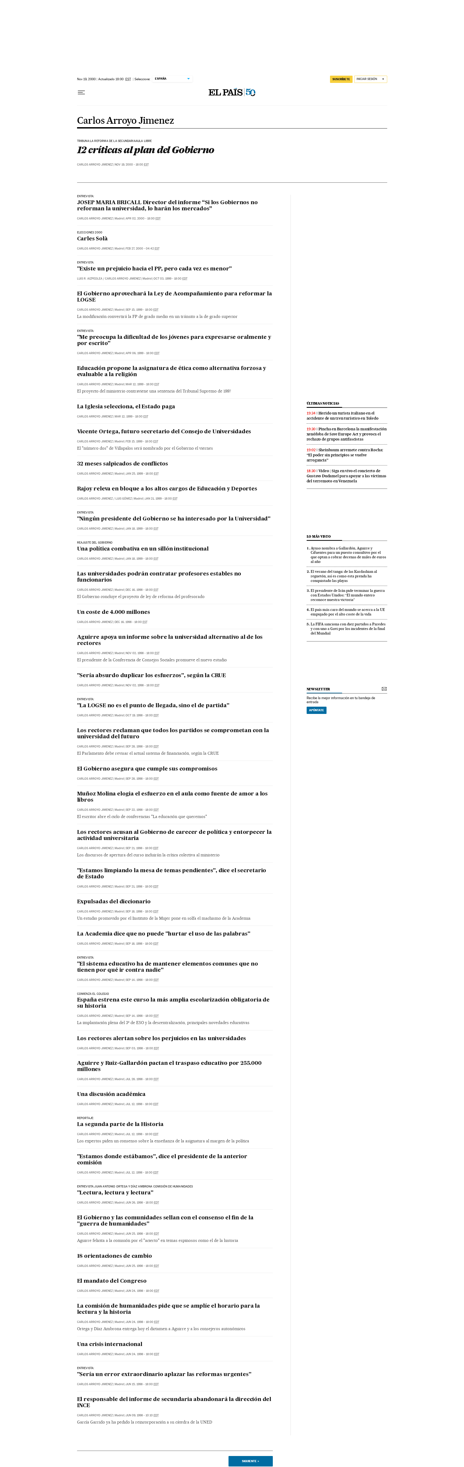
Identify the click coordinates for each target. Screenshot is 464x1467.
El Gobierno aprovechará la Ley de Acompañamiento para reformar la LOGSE (174, 297)
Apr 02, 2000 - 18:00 (143, 218)
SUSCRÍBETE (341, 79)
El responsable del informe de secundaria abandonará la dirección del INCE (174, 1403)
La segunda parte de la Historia (120, 1124)
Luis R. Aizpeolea (89, 278)
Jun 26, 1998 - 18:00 (142, 1202)
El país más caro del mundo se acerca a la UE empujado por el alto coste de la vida (348, 611)
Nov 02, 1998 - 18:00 (143, 653)
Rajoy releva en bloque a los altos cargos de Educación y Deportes (167, 489)
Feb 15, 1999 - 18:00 (142, 441)
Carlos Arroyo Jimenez (125, 121)
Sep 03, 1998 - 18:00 (142, 1048)
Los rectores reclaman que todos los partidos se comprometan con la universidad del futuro (173, 734)
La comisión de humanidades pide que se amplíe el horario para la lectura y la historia (168, 1309)
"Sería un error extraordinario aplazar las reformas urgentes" (164, 1374)
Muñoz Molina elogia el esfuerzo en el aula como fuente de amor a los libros (172, 797)
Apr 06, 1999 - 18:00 (143, 353)
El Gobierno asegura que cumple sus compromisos (147, 769)
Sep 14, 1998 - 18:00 (142, 980)
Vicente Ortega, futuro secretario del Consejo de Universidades (164, 432)
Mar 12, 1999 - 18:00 (142, 384)
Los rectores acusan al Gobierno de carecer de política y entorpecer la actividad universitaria (174, 835)
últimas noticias (323, 403)
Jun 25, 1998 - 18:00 (142, 1233)
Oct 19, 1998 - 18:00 (142, 715)
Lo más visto (319, 536)
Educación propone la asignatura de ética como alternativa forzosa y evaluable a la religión (171, 371)
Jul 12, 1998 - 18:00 (142, 1104)
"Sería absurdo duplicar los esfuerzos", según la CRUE (151, 676)
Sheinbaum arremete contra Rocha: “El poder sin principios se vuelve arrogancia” (345, 455)
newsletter (318, 689)
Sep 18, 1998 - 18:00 (142, 911)
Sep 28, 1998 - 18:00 (142, 746)
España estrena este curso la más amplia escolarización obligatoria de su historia (173, 1003)
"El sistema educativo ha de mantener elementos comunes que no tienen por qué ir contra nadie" (167, 967)
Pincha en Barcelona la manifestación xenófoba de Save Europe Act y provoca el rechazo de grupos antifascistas (347, 434)
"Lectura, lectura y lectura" (115, 1193)
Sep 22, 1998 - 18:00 (142, 810)
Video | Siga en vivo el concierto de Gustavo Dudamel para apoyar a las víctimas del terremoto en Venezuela (347, 475)
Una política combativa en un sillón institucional (143, 549)
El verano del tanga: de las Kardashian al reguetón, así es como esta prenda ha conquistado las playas (344, 576)
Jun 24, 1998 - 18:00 (142, 1291)
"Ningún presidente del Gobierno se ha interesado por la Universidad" (173, 519)
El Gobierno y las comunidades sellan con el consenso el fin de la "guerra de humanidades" (165, 1221)
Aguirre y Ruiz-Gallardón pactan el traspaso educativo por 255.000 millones (169, 1066)
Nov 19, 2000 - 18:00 (132, 164)
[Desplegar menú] (81, 92)
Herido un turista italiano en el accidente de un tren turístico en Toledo (343, 416)
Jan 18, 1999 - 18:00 (142, 528)
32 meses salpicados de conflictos (122, 464)
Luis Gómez (123, 498)
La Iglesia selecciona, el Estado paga (126, 407)
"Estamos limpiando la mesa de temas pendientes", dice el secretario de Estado (171, 874)
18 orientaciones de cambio (114, 1256)
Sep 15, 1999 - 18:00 (142, 309)
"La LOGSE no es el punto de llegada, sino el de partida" (153, 706)
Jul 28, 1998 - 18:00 (142, 1079)
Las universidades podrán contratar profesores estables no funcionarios (159, 577)
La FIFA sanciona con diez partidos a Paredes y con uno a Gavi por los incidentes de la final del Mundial (348, 628)
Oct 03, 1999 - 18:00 (170, 278)
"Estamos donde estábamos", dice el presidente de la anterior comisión (162, 1160)
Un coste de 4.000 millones (113, 612)
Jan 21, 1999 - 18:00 (161, 498)
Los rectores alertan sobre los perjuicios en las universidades (161, 1038)
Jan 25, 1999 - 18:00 (142, 473)
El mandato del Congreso (112, 1281)
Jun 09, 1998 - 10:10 (142, 1415)
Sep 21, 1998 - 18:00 (142, 848)
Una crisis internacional (109, 1344)
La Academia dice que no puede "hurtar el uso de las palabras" (163, 934)
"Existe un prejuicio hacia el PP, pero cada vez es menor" (154, 269)
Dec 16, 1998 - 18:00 (142, 590)
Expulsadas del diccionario (114, 902)
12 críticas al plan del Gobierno (145, 150)
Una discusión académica (111, 1094)
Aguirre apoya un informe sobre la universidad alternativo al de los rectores (170, 640)
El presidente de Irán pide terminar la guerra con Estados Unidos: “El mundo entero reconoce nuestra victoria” (348, 595)
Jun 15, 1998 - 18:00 (142, 1384)
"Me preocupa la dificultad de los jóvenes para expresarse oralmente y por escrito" (174, 340)
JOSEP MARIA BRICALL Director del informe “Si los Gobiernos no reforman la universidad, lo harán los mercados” (167, 206)
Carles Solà (92, 239)
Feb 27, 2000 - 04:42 (143, 248)
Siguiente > (250, 1461)
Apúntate (316, 710)
